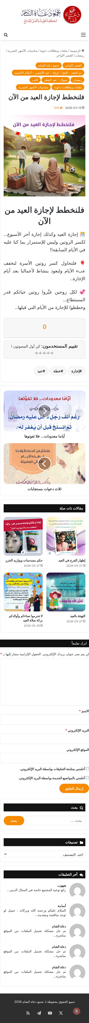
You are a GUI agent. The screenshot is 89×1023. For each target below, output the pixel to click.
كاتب (35, 80)
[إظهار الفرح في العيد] (65, 536)
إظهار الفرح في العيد (71, 560)
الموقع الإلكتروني (77, 749)
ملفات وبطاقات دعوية (54, 50)
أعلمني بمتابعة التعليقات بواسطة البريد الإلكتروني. (52, 769)
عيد (40, 371)
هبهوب (62, 885)
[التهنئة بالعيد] (65, 592)
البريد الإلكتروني (77, 730)
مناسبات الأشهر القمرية (22, 50)
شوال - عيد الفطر (55, 80)
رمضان (80, 55)
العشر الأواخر (64, 55)
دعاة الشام (59, 926)
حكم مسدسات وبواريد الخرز (24, 560)
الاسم (84, 711)
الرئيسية (75, 50)
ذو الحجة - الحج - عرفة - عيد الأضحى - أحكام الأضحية (48, 72)
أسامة (62, 906)
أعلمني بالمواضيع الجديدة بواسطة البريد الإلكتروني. (51, 778)
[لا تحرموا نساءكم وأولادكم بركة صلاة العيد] (23, 592)
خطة (57, 371)
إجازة (75, 371)
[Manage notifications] (76, 1011)
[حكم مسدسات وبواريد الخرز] (23, 536)
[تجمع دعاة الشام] (51, 15)
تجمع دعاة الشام (48, 65)
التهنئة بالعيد (77, 616)
